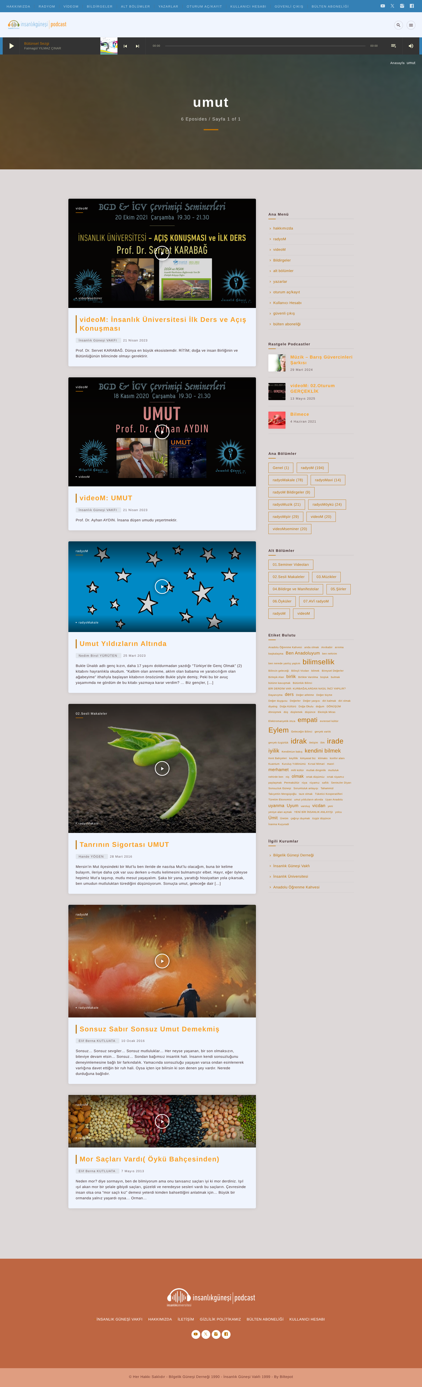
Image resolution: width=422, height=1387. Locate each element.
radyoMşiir (286, 517)
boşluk (324, 677)
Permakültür (291, 782)
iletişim (313, 742)
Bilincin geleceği (278, 670)
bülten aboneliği (330, 6)
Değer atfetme (305, 695)
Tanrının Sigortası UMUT (124, 844)
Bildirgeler (100, 6)
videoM (71, 6)
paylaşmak (275, 782)
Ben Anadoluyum (303, 653)
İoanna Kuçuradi (278, 824)
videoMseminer (90, 298)
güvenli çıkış (289, 6)
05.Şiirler (338, 589)
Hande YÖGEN (91, 856)
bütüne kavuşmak (279, 683)
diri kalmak (329, 700)
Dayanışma (275, 695)
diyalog (272, 706)
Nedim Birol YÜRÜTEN (98, 655)
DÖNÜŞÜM (334, 706)
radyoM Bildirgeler (291, 492)
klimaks (323, 758)
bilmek (315, 670)
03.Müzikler (326, 577)
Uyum (292, 805)
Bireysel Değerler (333, 670)
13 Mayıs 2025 (302, 398)
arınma (339, 647)
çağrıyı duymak (300, 818)
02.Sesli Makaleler (91, 713)
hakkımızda (18, 6)
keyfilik (293, 758)
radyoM (47, 6)
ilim (322, 742)
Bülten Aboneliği (265, 1319)
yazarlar (168, 6)
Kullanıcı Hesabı (248, 6)
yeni (330, 806)
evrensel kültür (329, 721)
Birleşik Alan (276, 677)
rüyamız (315, 782)
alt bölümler (135, 6)
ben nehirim (329, 653)
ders (289, 694)
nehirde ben (275, 776)
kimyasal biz (308, 758)
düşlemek (297, 712)
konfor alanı (337, 758)
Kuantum (274, 764)
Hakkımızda (160, 1319)
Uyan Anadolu (334, 799)
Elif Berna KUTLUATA (97, 1041)
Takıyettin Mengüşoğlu (282, 794)
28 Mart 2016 (121, 856)
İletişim (186, 1319)
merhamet (278, 769)
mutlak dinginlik (316, 770)
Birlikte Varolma (308, 677)
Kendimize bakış (292, 751)
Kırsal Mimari (316, 764)
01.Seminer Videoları (291, 565)
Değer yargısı (311, 700)
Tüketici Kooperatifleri (329, 794)
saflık (325, 782)
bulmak (335, 677)
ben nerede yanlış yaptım (284, 663)
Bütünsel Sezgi (36, 44)
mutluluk (333, 770)
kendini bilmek (323, 751)
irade (335, 741)
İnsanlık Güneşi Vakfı (291, 866)
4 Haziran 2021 (303, 421)
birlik (291, 676)
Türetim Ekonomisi (280, 799)
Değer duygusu (277, 700)
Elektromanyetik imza (281, 721)
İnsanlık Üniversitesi (290, 876)
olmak (298, 776)
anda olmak (311, 647)
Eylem (278, 730)
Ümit (273, 817)
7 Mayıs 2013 (132, 1171)
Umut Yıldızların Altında (123, 643)
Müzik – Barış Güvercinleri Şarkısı (321, 360)
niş (287, 776)
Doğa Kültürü (288, 706)
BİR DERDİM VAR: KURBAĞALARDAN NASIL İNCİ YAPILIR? (307, 688)
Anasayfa (397, 63)
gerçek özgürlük (278, 742)
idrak (299, 741)
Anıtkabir (327, 647)
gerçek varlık (323, 731)
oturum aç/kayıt (204, 6)
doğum (320, 706)
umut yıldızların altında (308, 799)
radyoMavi (328, 480)
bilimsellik (318, 662)
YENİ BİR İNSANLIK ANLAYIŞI (313, 812)
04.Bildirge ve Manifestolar (296, 589)
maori (330, 764)
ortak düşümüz (315, 776)
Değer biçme (324, 695)
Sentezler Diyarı (341, 782)
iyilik (273, 751)
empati (307, 719)
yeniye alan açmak (280, 812)
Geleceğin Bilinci (301, 731)
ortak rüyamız (335, 776)
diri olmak (344, 700)
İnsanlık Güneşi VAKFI (98, 340)
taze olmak (306, 794)
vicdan (319, 805)
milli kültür (297, 770)
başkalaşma (275, 653)
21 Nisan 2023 (135, 340)
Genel (281, 468)
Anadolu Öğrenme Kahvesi (285, 647)
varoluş (305, 806)
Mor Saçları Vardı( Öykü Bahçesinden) (150, 1159)
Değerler (295, 700)
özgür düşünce (321, 818)
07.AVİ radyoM (316, 601)
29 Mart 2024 (301, 369)
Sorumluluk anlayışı (306, 788)
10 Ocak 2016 (133, 1041)
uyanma (276, 805)
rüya (304, 782)
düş (286, 712)
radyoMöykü (327, 504)
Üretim (284, 818)
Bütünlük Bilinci (302, 683)
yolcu (338, 812)
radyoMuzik (287, 504)
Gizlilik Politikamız (220, 1319)
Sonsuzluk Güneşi (279, 788)
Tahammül (327, 788)
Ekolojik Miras (326, 712)
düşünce (310, 712)
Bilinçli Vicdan (300, 670)
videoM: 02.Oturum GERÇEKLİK (312, 388)
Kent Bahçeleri (277, 758)
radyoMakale (89, 622)
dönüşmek (274, 712)
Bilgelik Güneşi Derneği (293, 855)
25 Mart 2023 (134, 655)
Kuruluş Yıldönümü (294, 764)
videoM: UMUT (106, 498)
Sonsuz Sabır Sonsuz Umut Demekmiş (150, 1029)
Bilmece (299, 414)
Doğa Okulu (306, 706)
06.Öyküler (282, 601)
